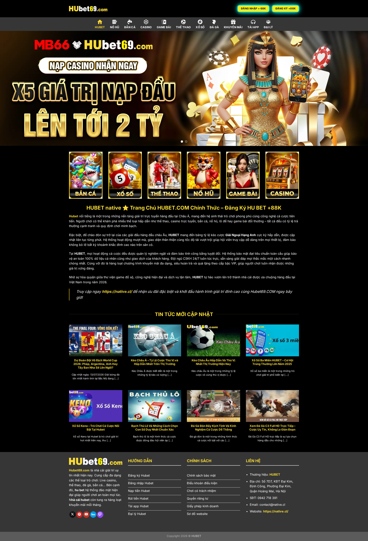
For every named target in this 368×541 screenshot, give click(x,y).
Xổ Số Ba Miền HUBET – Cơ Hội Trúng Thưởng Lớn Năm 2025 (272, 362)
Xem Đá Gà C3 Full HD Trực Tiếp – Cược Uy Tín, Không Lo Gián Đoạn (272, 427)
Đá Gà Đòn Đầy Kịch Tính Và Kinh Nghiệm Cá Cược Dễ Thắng (213, 427)
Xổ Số (200, 27)
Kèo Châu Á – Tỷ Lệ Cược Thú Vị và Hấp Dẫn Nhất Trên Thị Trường (154, 362)
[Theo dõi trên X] (72, 514)
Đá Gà (214, 27)
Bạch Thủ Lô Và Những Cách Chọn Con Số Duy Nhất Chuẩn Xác (154, 427)
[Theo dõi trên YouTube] (86, 514)
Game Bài (164, 27)
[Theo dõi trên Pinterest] (79, 514)
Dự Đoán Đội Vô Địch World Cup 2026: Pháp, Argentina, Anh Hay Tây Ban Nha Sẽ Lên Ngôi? (95, 364)
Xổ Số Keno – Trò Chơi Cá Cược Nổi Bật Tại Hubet (95, 427)
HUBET (274, 474)
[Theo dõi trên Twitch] (100, 514)
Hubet (73, 216)
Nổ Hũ (114, 27)
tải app (253, 27)
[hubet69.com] (88, 8)
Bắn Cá (130, 27)
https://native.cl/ (117, 291)
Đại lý (268, 27)
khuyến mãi (233, 27)
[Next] (355, 88)
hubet (100, 27)
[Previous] (12, 88)
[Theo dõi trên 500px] (93, 514)
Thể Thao (183, 27)
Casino (146, 27)
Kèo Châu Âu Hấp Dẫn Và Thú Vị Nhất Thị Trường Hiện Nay (213, 362)
